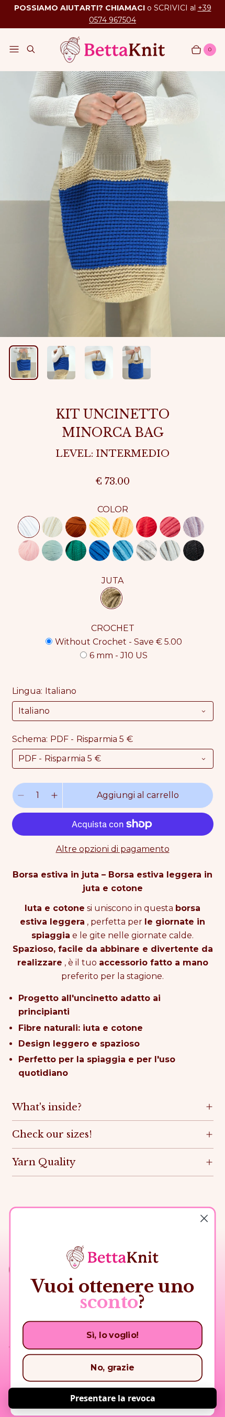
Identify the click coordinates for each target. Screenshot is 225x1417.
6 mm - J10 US (118, 655)
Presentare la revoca (112, 1398)
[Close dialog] (204, 1218)
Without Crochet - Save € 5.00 (118, 642)
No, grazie (112, 1368)
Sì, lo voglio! (112, 1335)
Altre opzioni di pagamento (113, 849)
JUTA (112, 581)
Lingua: (44, 691)
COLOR (112, 509)
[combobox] (112, 711)
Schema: (72, 739)
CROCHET (112, 628)
